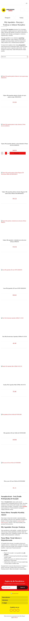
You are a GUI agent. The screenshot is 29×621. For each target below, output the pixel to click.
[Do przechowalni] (27, 103)
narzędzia (25, 506)
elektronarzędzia (4, 522)
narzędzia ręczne (20, 521)
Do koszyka (16, 153)
